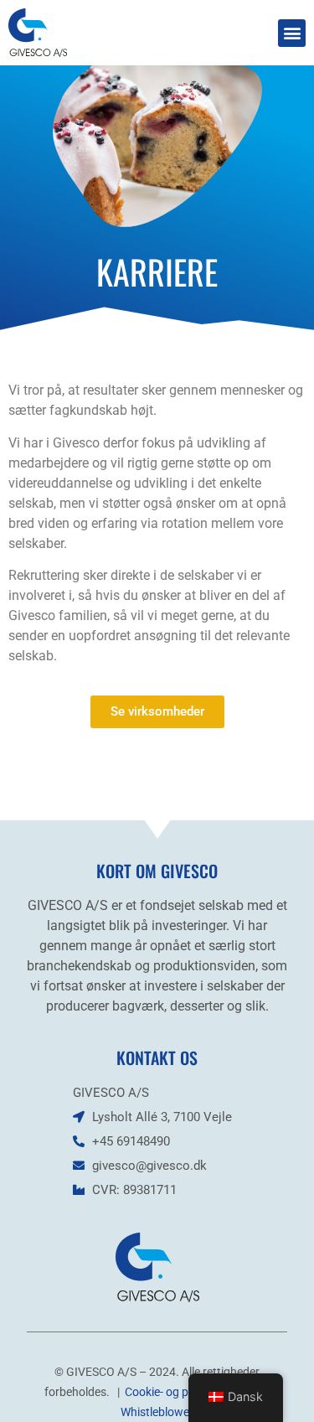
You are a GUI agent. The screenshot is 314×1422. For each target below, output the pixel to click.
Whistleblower (157, 1412)
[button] (292, 33)
